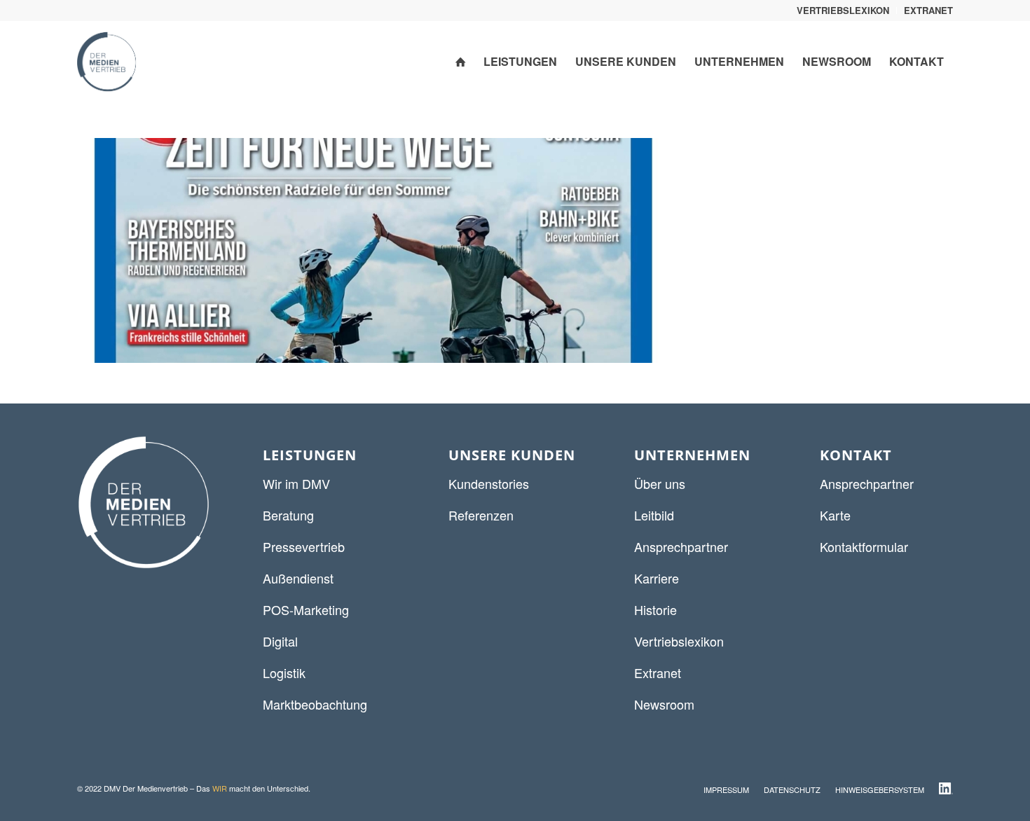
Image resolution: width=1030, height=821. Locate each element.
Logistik (284, 672)
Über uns (659, 483)
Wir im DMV (296, 483)
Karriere (656, 578)
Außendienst (298, 578)
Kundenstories (488, 483)
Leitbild (654, 515)
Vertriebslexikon (679, 641)
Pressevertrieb (304, 546)
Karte (835, 515)
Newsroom (664, 704)
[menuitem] (843, 10)
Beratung (288, 515)
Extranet (657, 672)
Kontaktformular (864, 546)
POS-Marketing (306, 609)
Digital (280, 641)
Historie (655, 609)
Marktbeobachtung (315, 704)
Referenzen (481, 515)
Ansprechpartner (681, 546)
